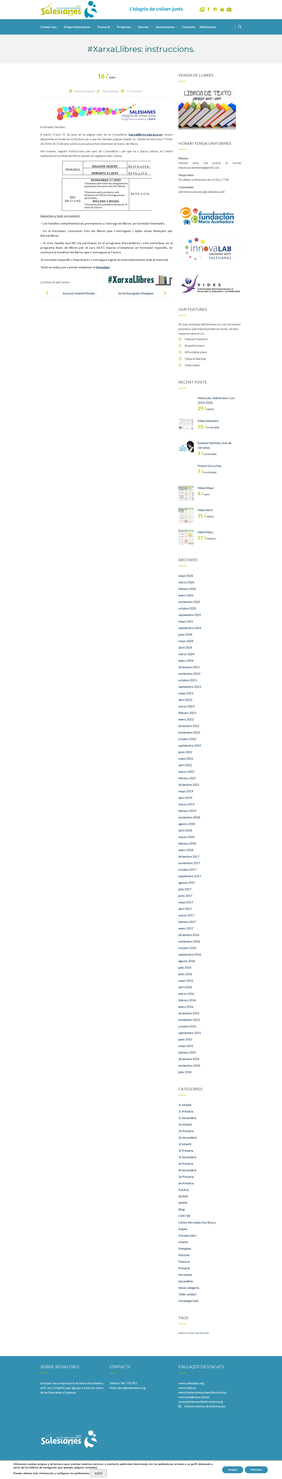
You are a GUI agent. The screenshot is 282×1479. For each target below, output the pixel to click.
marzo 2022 (186, 771)
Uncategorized (188, 1300)
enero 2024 (185, 660)
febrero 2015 (187, 1052)
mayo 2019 (185, 791)
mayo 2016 (185, 980)
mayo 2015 (185, 1046)
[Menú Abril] (186, 515)
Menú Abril (205, 510)
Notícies (184, 1255)
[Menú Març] (186, 537)
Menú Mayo (206, 488)
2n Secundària (187, 1137)
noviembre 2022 (189, 732)
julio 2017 (184, 889)
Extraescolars (187, 1235)
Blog (181, 1209)
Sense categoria (84, 91)
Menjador (184, 1248)
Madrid (59, 1387)
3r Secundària (187, 1157)
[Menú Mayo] (186, 493)
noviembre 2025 (189, 602)
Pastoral (103, 27)
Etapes (182, 1229)
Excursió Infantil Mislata (79, 293)
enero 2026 (185, 595)
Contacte (188, 27)
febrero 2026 (187, 588)
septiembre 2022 (189, 745)
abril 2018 (185, 830)
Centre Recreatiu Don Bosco (197, 1222)
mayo (204, 494)
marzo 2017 (186, 915)
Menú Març (205, 532)
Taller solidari (187, 1294)
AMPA (182, 1203)
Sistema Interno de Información (204, 1406)
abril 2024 (185, 647)
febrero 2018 (187, 843)
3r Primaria (185, 1150)
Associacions (165, 27)
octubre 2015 (187, 1026)
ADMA (183, 1196)
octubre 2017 (187, 869)
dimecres (182, 1333)
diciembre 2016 (188, 935)
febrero (207, 538)
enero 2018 (185, 850)
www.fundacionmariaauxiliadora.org (202, 1392)
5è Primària (186, 1176)
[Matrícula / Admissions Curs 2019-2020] (186, 403)
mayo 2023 (185, 693)
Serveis (143, 27)
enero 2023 (185, 719)
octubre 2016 (187, 948)
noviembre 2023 (189, 673)
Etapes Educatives (77, 27)
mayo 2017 (185, 902)
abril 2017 (185, 908)
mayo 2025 (185, 621)
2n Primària (186, 1131)
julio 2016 (184, 967)
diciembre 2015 (188, 1013)
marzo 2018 (186, 837)
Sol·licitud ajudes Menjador (136, 293)
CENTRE (184, 1216)
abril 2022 (185, 765)
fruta (196, 1333)
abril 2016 (185, 987)
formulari (103, 267)
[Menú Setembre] (186, 426)
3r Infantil (184, 1144)
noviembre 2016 (189, 941)
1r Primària (185, 1111)
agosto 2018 (186, 824)
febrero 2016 (187, 1000)
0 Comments (134, 91)
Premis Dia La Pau (209, 466)
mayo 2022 (185, 758)
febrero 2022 (187, 778)
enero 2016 (185, 1006)
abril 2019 (185, 797)
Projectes (124, 27)
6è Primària (186, 1183)
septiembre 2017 (189, 876)
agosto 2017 (186, 882)
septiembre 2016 (189, 954)
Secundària (185, 1281)
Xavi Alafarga (110, 91)
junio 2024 (185, 634)
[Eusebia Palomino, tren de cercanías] (186, 448)
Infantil (183, 1242)
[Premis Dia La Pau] (186, 471)
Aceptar (232, 1470)
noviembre (208, 427)
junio (106, 77)
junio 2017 (185, 895)
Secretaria (185, 1274)
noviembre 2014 (189, 1065)
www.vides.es (187, 1387)
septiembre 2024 (189, 628)
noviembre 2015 (189, 1019)
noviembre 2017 (189, 863)
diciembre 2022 (188, 726)
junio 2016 (185, 974)
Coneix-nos (48, 27)
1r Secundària (187, 1118)
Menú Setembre (208, 421)
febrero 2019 (187, 810)
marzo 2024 (186, 654)
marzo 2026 (186, 582)
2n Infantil (185, 1124)
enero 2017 (185, 928)
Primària (184, 1268)
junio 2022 (185, 752)
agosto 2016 (186, 961)
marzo (206, 409)
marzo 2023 (186, 706)
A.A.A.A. (183, 1189)
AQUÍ (98, 1473)
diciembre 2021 (188, 784)
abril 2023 (185, 699)
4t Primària (185, 1163)
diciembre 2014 (188, 1059)
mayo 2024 (185, 641)
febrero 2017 (187, 922)
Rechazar (256, 1470)
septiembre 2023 (189, 686)
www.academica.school (193, 1397)
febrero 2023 (187, 713)
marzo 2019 (186, 804)
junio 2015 (185, 1039)
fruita (191, 1333)
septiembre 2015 (189, 1033)
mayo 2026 (185, 575)
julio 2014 (184, 1072)
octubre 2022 (187, 739)
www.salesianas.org (191, 1383)
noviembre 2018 (189, 817)
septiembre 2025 (189, 615)
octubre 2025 (187, 608)
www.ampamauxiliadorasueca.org (200, 1401)
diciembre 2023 (188, 667)
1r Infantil (184, 1105)
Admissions (208, 27)
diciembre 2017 (188, 856)
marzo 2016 (186, 993)
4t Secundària (187, 1170)
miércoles (204, 1333)
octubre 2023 (187, 680)
